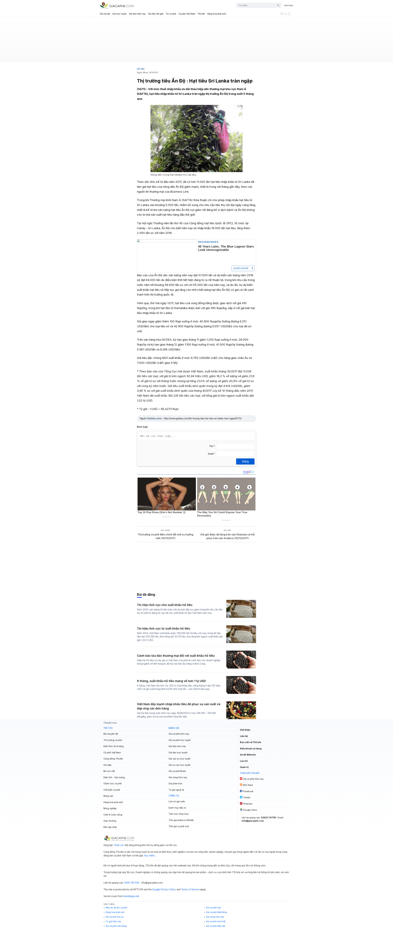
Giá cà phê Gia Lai (114, 917)
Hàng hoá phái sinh (216, 14)
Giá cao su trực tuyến (180, 758)
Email (211, 454)
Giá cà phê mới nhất (216, 921)
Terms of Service (190, 889)
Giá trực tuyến (119, 14)
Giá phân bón (175, 783)
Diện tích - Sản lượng (114, 777)
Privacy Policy (168, 889)
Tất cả (283, 13)
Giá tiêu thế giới (155, 14)
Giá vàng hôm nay (178, 777)
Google (156, 889)
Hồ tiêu (141, 69)
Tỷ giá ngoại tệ (176, 789)
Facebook (248, 791)
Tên (212, 446)
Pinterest (247, 803)
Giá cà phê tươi (213, 907)
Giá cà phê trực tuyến (180, 740)
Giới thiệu (288, 5)
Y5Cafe (201, 14)
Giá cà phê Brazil (177, 771)
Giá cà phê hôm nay (179, 733)
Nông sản (108, 796)
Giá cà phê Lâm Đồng (116, 926)
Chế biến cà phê (111, 789)
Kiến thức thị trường (113, 746)
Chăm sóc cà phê (112, 783)
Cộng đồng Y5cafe (113, 758)
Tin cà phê (171, 14)
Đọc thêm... (150, 855)
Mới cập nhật (110, 827)
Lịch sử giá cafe (177, 801)
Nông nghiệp (110, 808)
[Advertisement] (196, 40)
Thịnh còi (118, 845)
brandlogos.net (131, 896)
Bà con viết (109, 771)
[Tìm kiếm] (277, 5)
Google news (250, 810)
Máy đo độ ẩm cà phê (116, 907)
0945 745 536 (131, 882)
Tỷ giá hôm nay (113, 921)
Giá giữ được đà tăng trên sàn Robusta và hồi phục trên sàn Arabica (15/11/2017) (227, 536)
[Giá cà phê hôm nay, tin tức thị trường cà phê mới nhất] (117, 5)
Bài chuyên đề (110, 733)
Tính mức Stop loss (179, 814)
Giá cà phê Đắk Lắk (215, 926)
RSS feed (248, 785)
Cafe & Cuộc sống (112, 814)
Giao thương (109, 820)
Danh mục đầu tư (177, 807)
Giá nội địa (105, 14)
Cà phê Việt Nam (187, 14)
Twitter (246, 797)
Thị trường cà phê (112, 740)
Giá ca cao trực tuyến (180, 765)
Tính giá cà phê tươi (179, 826)
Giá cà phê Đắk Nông (216, 912)
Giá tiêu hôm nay (137, 14)
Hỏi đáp (107, 765)
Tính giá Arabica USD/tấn (181, 820)
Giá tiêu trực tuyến (178, 752)
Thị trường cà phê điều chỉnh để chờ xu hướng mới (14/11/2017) (165, 536)
